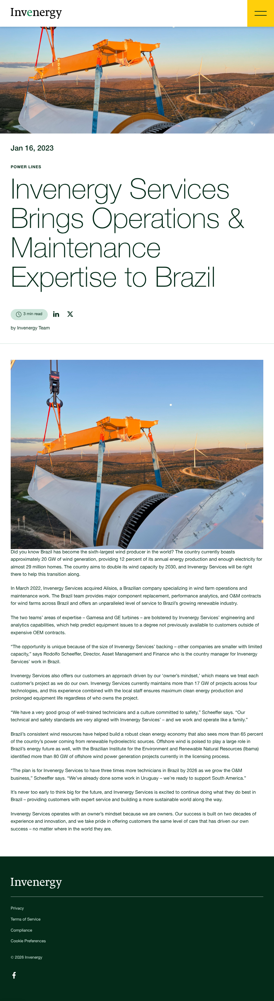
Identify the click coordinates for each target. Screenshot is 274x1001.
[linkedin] (56, 314)
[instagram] (70, 314)
